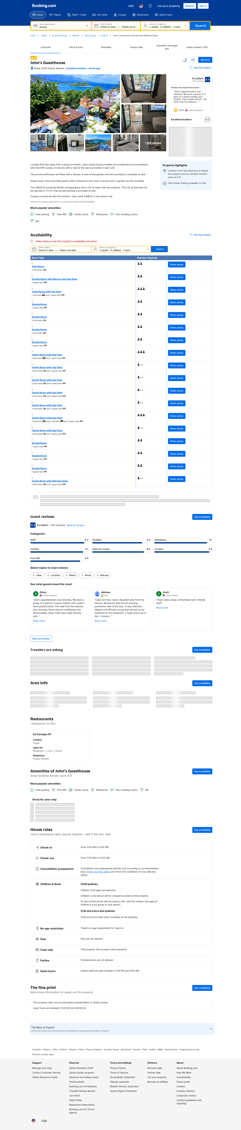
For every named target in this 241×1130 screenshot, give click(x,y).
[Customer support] (150, 6)
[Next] (210, 103)
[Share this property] (193, 60)
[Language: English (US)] (141, 6)
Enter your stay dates (98, 1090)
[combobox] (61, 27)
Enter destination (47, 24)
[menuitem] (38, 14)
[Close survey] (208, 998)
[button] (190, 139)
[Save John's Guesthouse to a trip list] (184, 60)
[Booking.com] (44, 6)
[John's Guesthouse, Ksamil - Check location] (32, 68)
